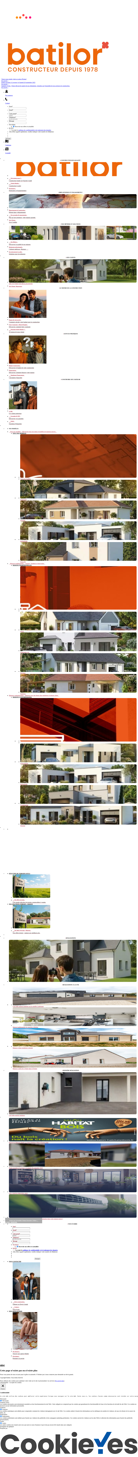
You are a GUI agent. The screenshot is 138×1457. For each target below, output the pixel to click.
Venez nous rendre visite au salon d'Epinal (13, 79)
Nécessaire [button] (3, 1399)
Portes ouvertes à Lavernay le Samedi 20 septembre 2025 (18, 82)
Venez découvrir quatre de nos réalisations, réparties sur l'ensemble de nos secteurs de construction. (35, 86)
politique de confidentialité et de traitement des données (34, 130)
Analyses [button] (2, 1407)
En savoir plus (59, 1381)
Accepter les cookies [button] (15, 1382)
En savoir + (4, 81)
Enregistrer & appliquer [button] (7, 1426)
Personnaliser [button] (4, 1382)
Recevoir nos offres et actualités (24, 126)
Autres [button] (2, 1421)
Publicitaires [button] (3, 1414)
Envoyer (8, 138)
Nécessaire (5, 1401)
